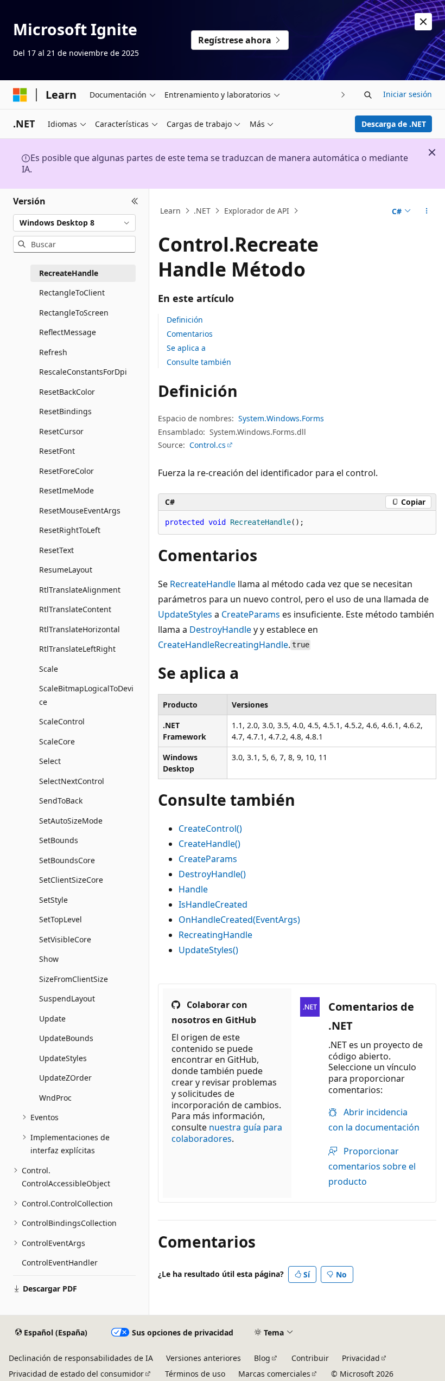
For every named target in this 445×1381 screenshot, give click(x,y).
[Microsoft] (20, 95)
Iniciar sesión (407, 94)
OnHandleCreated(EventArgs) (239, 920)
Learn (170, 210)
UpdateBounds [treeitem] (66, 1038)
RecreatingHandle (251, 645)
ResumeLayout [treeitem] (65, 569)
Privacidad (361, 1358)
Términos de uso (195, 1374)
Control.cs (207, 445)
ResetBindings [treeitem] (65, 411)
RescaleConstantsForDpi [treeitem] (83, 372)
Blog (262, 1358)
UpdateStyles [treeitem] (63, 1058)
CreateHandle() (209, 844)
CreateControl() (210, 828)
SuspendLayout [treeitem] (67, 998)
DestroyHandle (220, 629)
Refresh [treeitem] (53, 352)
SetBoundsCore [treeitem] (67, 860)
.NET (202, 210)
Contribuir (310, 1358)
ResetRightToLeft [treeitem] (69, 530)
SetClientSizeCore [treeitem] (71, 880)
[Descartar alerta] (423, 21)
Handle (193, 889)
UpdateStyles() (208, 950)
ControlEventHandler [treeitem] (60, 1262)
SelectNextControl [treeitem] (71, 781)
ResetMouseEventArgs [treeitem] (79, 510)
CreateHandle (186, 645)
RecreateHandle (203, 584)
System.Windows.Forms (281, 418)
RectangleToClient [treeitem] (72, 292)
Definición (185, 319)
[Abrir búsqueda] (368, 95)
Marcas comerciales (274, 1374)
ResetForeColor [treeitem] (66, 471)
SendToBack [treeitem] (60, 800)
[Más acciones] (426, 211)
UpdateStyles (185, 614)
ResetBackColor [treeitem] (67, 392)
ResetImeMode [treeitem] (66, 490)
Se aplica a (186, 348)
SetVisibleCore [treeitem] (65, 939)
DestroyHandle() (212, 874)
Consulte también (199, 362)
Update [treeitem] (52, 1018)
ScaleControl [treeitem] (62, 721)
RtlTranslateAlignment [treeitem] (79, 589)
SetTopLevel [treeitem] (60, 919)
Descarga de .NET (393, 124)
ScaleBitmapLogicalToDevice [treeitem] (86, 695)
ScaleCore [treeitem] (57, 741)
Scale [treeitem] (48, 669)
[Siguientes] (343, 94)
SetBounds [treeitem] (58, 840)
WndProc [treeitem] (55, 1098)
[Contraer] (134, 201)
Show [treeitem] (49, 959)
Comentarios (190, 334)
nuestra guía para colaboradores (226, 1133)
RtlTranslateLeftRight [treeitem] (77, 649)
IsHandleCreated (213, 904)
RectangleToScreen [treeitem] (74, 312)
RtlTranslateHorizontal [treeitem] (79, 629)
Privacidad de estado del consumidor (76, 1374)
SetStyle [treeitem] (53, 900)
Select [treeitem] (50, 761)
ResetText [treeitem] (56, 550)
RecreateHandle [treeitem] (68, 273)
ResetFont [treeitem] (57, 451)
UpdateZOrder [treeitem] (65, 1077)
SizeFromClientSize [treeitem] (73, 979)
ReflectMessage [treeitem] (67, 332)
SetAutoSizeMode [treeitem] (71, 820)
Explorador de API (256, 210)
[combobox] (74, 223)
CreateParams (250, 614)
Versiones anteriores (203, 1358)
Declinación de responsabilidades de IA (81, 1358)
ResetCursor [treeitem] (61, 431)
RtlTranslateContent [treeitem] (75, 609)
